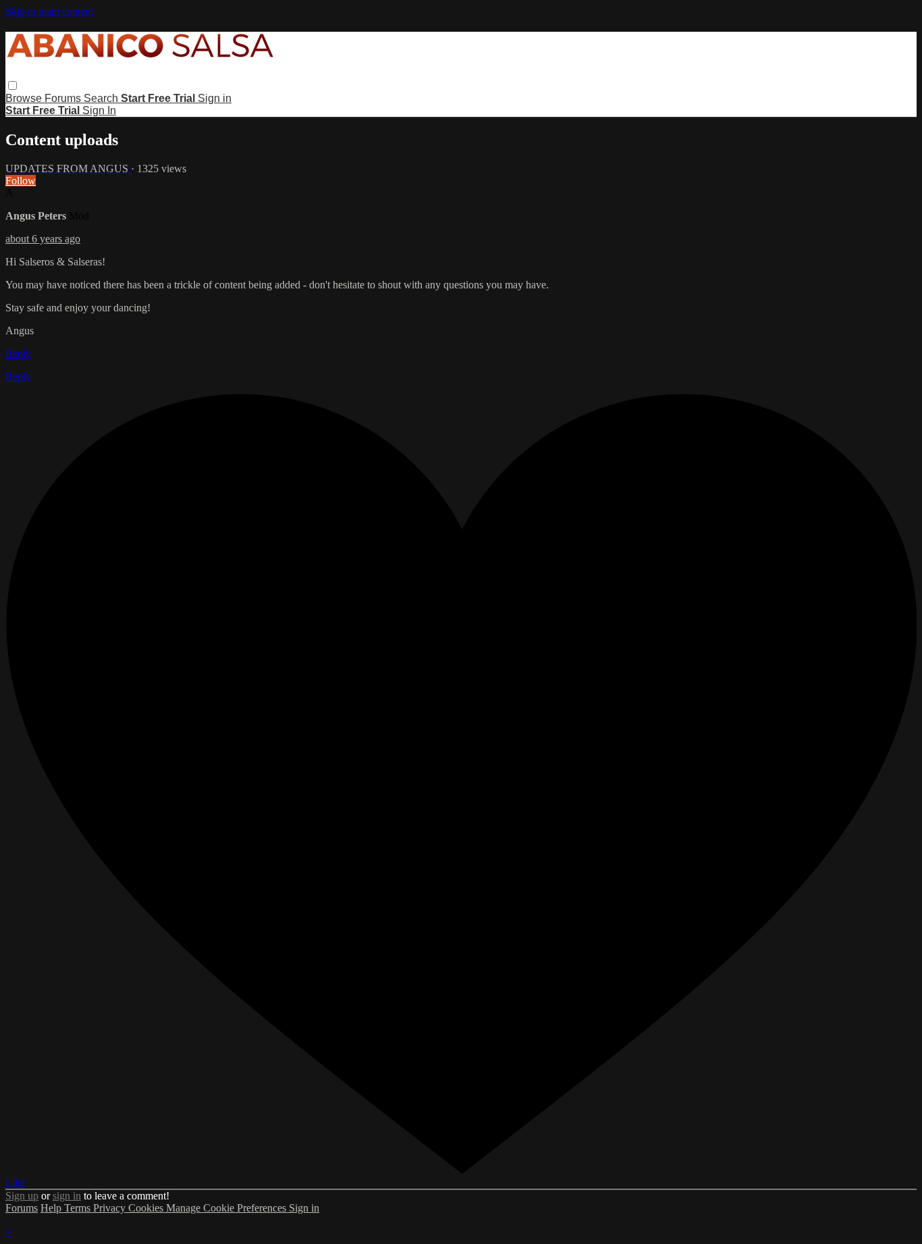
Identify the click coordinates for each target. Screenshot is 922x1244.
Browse (25, 98)
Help (52, 1208)
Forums (64, 98)
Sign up (21, 1195)
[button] (12, 85)
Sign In (99, 110)
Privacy (110, 1208)
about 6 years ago (42, 238)
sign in (67, 1195)
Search (102, 98)
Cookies (147, 1208)
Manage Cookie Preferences (227, 1208)
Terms (78, 1208)
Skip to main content (49, 11)
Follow (20, 180)
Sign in (215, 98)
